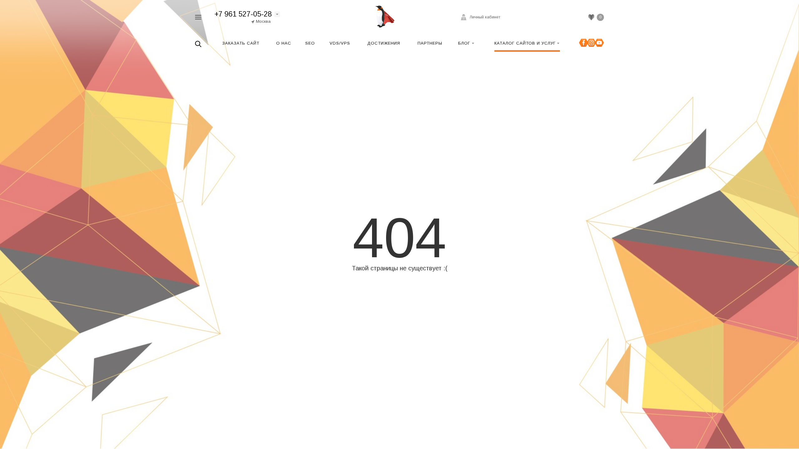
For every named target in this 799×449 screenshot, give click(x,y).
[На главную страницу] (383, 16)
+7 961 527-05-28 (243, 14)
